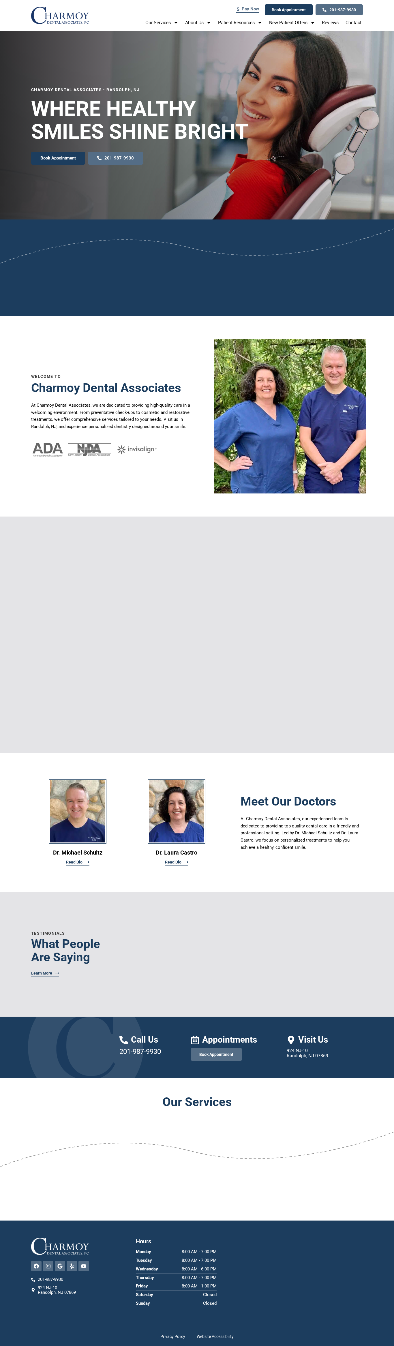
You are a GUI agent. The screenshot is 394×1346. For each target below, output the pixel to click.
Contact (353, 22)
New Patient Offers (288, 22)
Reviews (330, 22)
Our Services (158, 22)
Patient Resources (236, 22)
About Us (194, 22)
